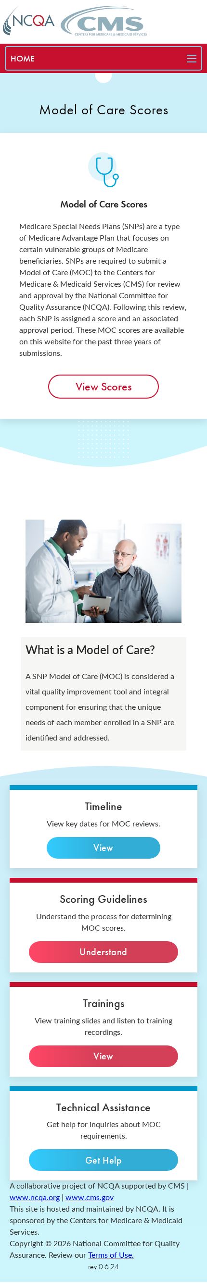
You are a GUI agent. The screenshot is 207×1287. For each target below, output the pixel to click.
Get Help (103, 1160)
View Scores (104, 386)
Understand (103, 952)
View (103, 847)
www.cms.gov (89, 1198)
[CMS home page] (104, 20)
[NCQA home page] (29, 20)
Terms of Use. (111, 1255)
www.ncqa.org (35, 1198)
